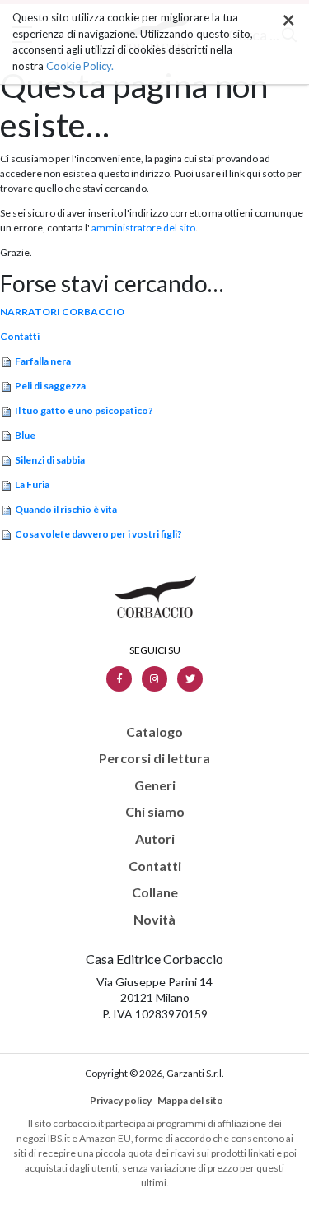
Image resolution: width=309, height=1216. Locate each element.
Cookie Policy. (80, 65)
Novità (154, 919)
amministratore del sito (143, 227)
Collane (155, 892)
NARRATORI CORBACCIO (62, 311)
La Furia (32, 484)
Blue (25, 435)
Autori (155, 839)
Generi (155, 785)
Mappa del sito (190, 1100)
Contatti (20, 336)
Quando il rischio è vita (66, 509)
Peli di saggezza (50, 386)
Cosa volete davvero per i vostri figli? (98, 534)
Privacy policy (121, 1100)
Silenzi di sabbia (50, 460)
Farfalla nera (43, 361)
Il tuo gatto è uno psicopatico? (84, 410)
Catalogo (154, 731)
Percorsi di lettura (154, 758)
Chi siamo (155, 811)
